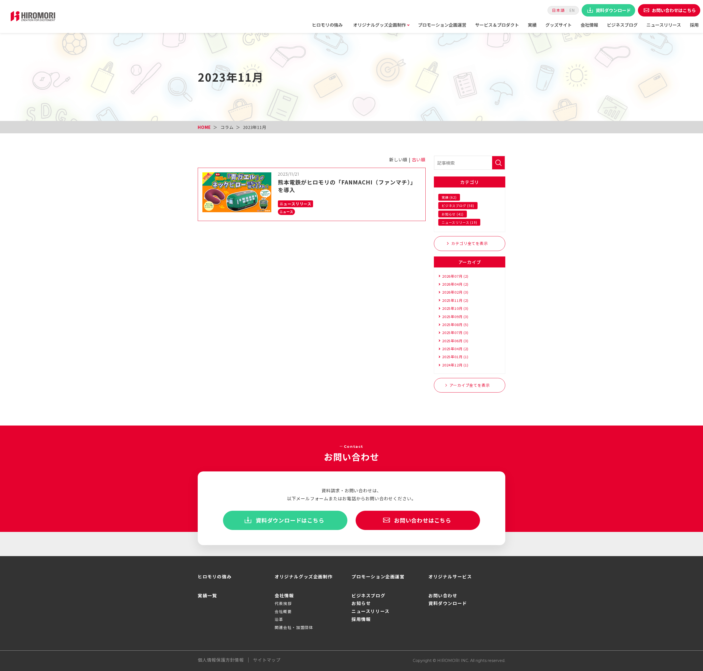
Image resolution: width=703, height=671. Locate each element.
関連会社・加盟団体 (294, 627)
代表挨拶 (283, 603)
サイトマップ (267, 659)
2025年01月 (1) (455, 356)
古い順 (419, 159)
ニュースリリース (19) (459, 222)
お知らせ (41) (453, 214)
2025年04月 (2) (455, 348)
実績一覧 (207, 595)
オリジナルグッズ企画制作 (379, 24)
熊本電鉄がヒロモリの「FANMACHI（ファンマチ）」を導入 (347, 186)
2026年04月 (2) (455, 284)
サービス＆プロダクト (497, 24)
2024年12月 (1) (455, 365)
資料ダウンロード (447, 603)
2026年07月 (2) (455, 276)
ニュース (286, 211)
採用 (694, 24)
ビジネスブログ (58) (458, 205)
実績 (532, 24)
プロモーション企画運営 (442, 24)
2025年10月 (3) (455, 308)
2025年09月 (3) (455, 316)
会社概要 (283, 611)
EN (571, 10)
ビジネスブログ (622, 24)
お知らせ (361, 603)
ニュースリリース (663, 24)
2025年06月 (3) (455, 340)
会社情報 (589, 24)
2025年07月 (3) (455, 332)
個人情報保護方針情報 (221, 659)
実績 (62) (449, 197)
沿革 (279, 619)
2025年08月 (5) (455, 324)
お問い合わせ (442, 595)
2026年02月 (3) (455, 292)
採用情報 (361, 619)
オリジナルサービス (450, 576)
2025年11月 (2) (455, 300)
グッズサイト (558, 24)
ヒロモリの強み (327, 24)
